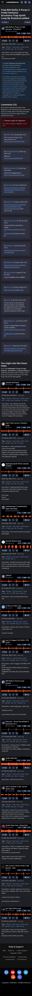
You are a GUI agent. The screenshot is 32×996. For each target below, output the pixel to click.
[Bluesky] (19, 972)
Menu (5, 22)
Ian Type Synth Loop (13, 908)
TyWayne (10, 577)
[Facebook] (6, 972)
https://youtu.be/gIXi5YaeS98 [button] (13, 158)
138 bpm (8, 47)
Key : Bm (14, 703)
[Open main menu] (2, 2)
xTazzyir (9, 760)
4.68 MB (12, 660)
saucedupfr (11, 726)
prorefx (9, 468)
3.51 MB (7, 886)
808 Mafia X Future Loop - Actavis (15, 682)
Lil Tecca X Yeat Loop (13, 606)
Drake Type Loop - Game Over (17, 825)
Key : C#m (14, 776)
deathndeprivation (13, 511)
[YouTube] (12, 972)
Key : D (13, 886)
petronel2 (9, 287)
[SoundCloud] (13, 977)
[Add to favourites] (13, 41)
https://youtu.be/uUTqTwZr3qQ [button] (14, 141)
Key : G (13, 843)
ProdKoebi (10, 910)
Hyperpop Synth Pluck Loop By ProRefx (17, 465)
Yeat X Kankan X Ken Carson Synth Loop (16, 788)
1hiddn (9, 644)
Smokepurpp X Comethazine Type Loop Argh (16, 507)
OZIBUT (8, 135)
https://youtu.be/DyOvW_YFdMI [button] (14, 175)
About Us (11, 950)
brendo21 (9, 346)
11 (29, 760)
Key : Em (13, 443)
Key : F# (13, 528)
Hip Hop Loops (17, 622)
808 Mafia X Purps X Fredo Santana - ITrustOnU (15, 28)
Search (28, 22)
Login (5, 41)
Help (4, 950)
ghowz (8, 300)
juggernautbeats (12, 685)
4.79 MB (7, 559)
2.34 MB (7, 49)
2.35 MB (12, 742)
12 (29, 33)
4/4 (3, 49)
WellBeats (9, 262)
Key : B (18, 742)
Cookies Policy (10, 959)
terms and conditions (9, 73)
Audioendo (10, 543)
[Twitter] (25, 972)
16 (29, 427)
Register (19, 123)
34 (29, 384)
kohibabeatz (10, 246)
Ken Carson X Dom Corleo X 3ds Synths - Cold (17, 867)
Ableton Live (22, 703)
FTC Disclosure (22, 959)
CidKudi (8, 575)
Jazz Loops (15, 557)
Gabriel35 (9, 185)
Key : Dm (14, 484)
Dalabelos (10, 827)
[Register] (25, 2)
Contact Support (22, 950)
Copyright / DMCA (16, 953)
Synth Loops (25, 47)
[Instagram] (19, 977)
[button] (29, 2)
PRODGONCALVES (12, 151)
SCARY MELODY (11, 758)
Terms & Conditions (9, 957)
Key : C (13, 559)
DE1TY (9, 427)
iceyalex (9, 608)
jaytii (8, 870)
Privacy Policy (22, 957)
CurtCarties (11, 791)
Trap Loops (16, 47)
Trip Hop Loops (17, 591)
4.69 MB (12, 624)
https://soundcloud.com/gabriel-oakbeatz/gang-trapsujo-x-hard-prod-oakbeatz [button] (14, 190)
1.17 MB (7, 528)
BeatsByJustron (11, 321)
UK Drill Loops (17, 658)
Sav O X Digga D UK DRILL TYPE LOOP (17, 641)
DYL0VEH (10, 385)
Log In (12, 123)
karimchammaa (11, 221)
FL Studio (20, 49)
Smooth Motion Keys (13, 541)
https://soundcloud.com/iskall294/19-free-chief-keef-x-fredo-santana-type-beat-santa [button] (15, 207)
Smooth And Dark (12, 382)
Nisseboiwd (9, 202)
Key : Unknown (16, 400)
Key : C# (13, 49)
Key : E (18, 660)
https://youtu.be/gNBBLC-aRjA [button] (13, 290)
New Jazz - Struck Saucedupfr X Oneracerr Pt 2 (17, 723)
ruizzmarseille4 (12, 31)
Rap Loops (15, 841)
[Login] (21, 2)
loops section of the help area (12, 85)
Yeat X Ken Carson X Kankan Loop (16, 424)
